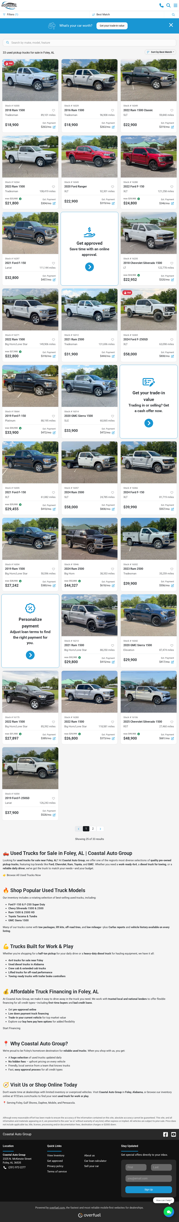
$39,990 (130, 507)
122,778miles (166, 267)
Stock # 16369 (130, 335)
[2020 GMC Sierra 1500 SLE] (90, 386)
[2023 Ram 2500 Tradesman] (149, 539)
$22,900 (130, 125)
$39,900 (130, 583)
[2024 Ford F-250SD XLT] (149, 309)
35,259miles (166, 573)
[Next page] (100, 829)
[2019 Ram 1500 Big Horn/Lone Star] (30, 539)
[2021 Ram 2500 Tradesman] (90, 309)
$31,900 (71, 354)
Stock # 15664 (12, 411)
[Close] (171, 25)
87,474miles (166, 650)
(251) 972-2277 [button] (17, 1167)
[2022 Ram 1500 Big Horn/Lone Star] (30, 309)
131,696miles (107, 344)
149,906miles (48, 344)
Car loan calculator (95, 1160)
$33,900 (71, 431)
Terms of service (57, 1171)
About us (89, 1155)
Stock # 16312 (71, 335)
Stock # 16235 (130, 258)
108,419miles (48, 191)
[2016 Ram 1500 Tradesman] (90, 80)
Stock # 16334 (12, 564)
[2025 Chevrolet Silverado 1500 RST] (149, 692)
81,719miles (166, 497)
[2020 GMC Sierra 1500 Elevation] (149, 615)
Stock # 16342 (130, 641)
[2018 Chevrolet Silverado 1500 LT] (149, 233)
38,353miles (107, 573)
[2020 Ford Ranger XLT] (90, 157)
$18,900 (12, 125)
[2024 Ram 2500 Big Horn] (90, 539)
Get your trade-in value (112, 25)
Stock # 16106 (130, 717)
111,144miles (48, 267)
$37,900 (12, 813)
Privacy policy (55, 1166)
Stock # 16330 (12, 105)
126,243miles (48, 802)
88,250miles (107, 650)
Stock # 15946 (71, 564)
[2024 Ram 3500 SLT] (90, 462)
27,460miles (166, 726)
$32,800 (12, 278)
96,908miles (107, 115)
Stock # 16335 (12, 488)
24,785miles (107, 497)
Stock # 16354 (12, 793)
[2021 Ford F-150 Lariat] (30, 233)
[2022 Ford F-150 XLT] (149, 157)
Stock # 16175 (12, 717)
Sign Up (149, 1189)
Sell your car (91, 1166)
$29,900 (130, 660)
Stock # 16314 (71, 411)
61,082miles (48, 497)
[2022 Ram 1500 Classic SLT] (149, 80)
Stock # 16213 (71, 641)
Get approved (55, 1160)
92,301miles (107, 191)
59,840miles (166, 115)
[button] (161, 5)
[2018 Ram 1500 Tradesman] (30, 80)
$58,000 (130, 354)
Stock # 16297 (12, 258)
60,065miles (107, 420)
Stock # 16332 (130, 564)
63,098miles (166, 344)
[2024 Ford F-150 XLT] (149, 462)
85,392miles (48, 726)
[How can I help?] (169, 1212)
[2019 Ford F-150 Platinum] (30, 386)
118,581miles (107, 726)
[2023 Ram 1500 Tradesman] (30, 157)
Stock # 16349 (130, 105)
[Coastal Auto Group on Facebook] (164, 1134)
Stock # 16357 (71, 488)
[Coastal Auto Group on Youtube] (172, 1134)
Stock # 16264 (12, 182)
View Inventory (55, 1155)
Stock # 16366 (130, 488)
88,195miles (48, 420)
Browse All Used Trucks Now (24, 875)
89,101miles (48, 115)
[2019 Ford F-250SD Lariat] (30, 768)
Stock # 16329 (71, 105)
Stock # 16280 (130, 182)
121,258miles (166, 191)
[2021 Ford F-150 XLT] (30, 462)
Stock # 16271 (12, 335)
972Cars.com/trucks (26, 1096)
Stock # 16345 (71, 182)
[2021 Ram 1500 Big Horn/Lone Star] (90, 615)
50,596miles (48, 573)
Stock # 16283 (71, 717)
